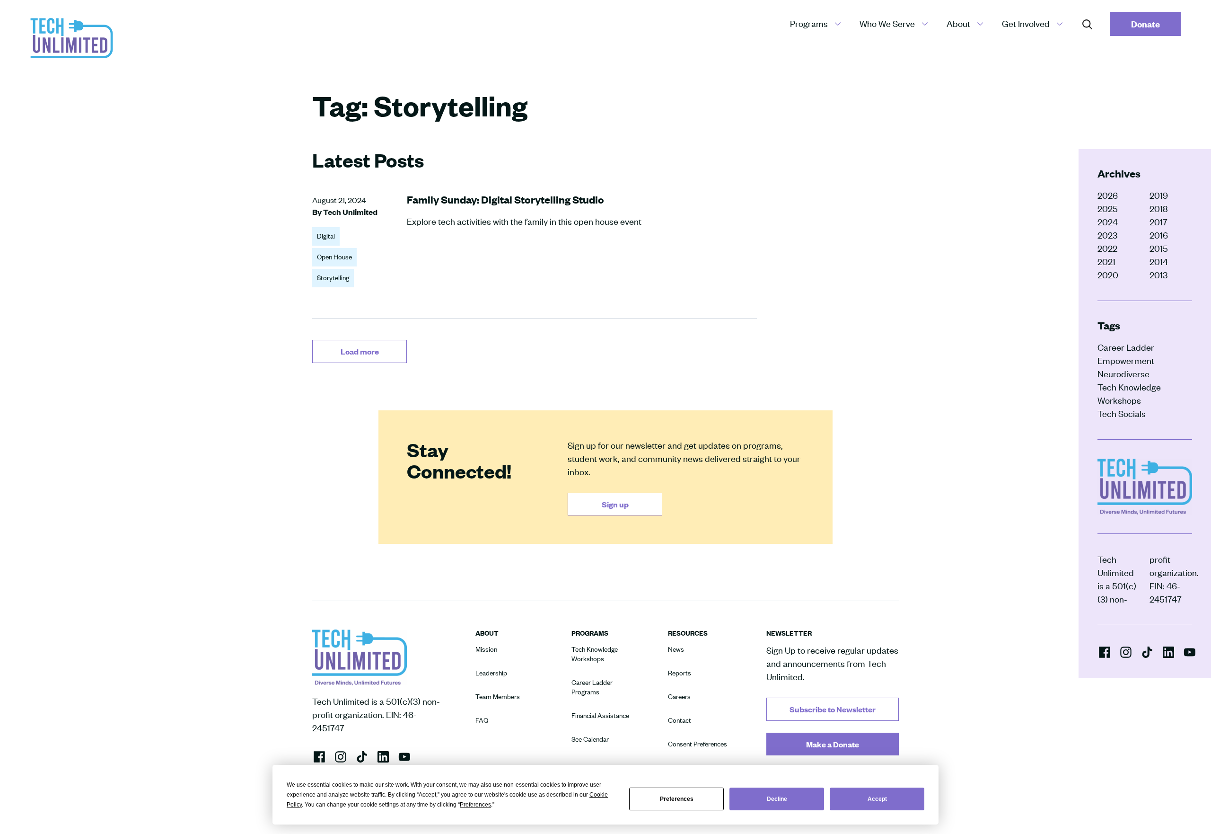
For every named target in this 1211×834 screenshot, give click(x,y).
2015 (1159, 248)
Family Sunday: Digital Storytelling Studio (505, 199)
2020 (1107, 275)
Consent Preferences (697, 743)
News (676, 649)
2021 (1106, 261)
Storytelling (333, 277)
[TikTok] (1147, 651)
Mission (486, 649)
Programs (809, 23)
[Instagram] (1126, 651)
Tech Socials (1121, 413)
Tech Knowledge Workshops (1129, 393)
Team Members (497, 696)
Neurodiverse (1123, 374)
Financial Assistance (600, 715)
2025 (1107, 208)
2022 (1107, 248)
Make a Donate (832, 744)
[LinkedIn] (1168, 651)
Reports (679, 672)
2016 (1159, 235)
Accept (877, 799)
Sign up (615, 504)
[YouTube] (1190, 651)
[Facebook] (1104, 651)
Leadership (491, 672)
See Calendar (590, 739)
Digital (326, 235)
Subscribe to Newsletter (833, 709)
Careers (679, 696)
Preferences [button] (475, 804)
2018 (1159, 208)
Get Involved (1026, 23)
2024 (1107, 222)
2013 (1158, 275)
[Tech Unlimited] (71, 38)
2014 (1159, 261)
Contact (679, 720)
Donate (1145, 24)
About (958, 23)
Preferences (676, 799)
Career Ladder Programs (592, 687)
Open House (334, 256)
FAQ (481, 720)
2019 (1159, 195)
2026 (1107, 195)
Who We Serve (887, 23)
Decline (777, 799)
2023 (1107, 235)
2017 (1158, 222)
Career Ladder (1125, 347)
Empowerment (1125, 360)
